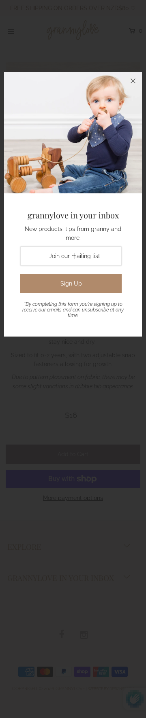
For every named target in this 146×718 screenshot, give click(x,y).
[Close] (133, 81)
